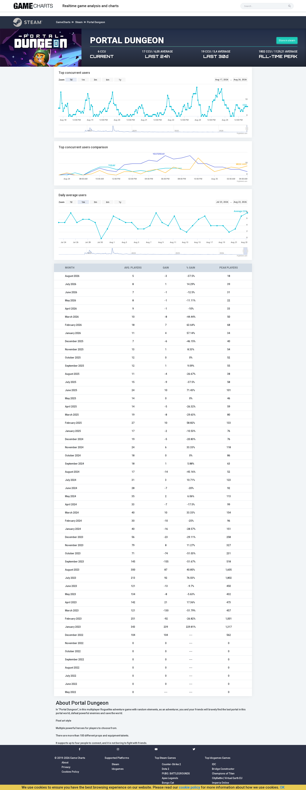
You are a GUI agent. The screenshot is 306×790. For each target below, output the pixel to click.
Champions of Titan (223, 773)
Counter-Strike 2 (171, 764)
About (65, 762)
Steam (79, 22)
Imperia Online (220, 782)
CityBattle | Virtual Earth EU (227, 778)
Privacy (66, 767)
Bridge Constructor (223, 768)
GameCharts (63, 22)
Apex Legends (170, 778)
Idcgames (118, 768)
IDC (214, 764)
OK (282, 787)
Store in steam (287, 40)
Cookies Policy (70, 771)
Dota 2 (165, 768)
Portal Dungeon (96, 22)
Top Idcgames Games (217, 757)
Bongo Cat (168, 782)
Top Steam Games (165, 757)
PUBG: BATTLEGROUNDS (176, 773)
